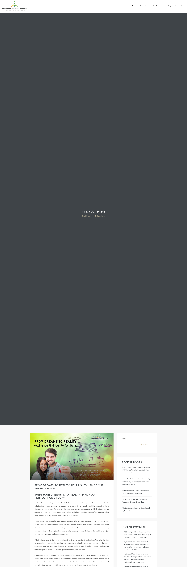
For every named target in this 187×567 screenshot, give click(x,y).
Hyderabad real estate (62, 531)
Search (124, 438)
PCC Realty (128, 532)
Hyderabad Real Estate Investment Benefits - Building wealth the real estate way (137, 556)
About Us (143, 6)
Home (134, 6)
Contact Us (179, 6)
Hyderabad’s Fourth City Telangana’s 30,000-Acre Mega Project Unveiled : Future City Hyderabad (137, 534)
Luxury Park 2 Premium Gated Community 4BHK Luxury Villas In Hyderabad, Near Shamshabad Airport (136, 470)
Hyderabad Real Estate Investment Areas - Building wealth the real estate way (136, 544)
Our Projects (157, 6)
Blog (169, 6)
